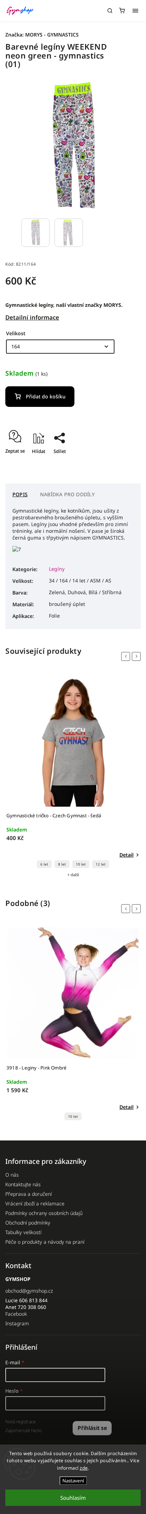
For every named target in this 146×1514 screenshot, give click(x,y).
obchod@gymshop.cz (29, 1290)
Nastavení (73, 1480)
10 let (81, 864)
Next (137, 656)
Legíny (56, 568)
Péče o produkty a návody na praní (44, 1241)
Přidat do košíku (46, 396)
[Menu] (135, 11)
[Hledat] (110, 10)
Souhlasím (73, 1497)
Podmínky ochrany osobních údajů (44, 1213)
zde (84, 1468)
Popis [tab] (20, 494)
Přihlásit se (92, 1428)
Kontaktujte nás (23, 1184)
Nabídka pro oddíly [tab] (67, 494)
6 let (44, 864)
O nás (12, 1174)
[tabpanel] (73, 776)
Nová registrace (20, 1422)
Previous (127, 656)
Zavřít (123, 463)
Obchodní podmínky (27, 1222)
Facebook (16, 1313)
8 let (62, 864)
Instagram (17, 1323)
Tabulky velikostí (23, 1232)
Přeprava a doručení (28, 1193)
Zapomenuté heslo (23, 1430)
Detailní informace (32, 317)
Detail (126, 854)
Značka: (42, 34)
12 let (101, 864)
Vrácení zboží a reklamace (34, 1203)
